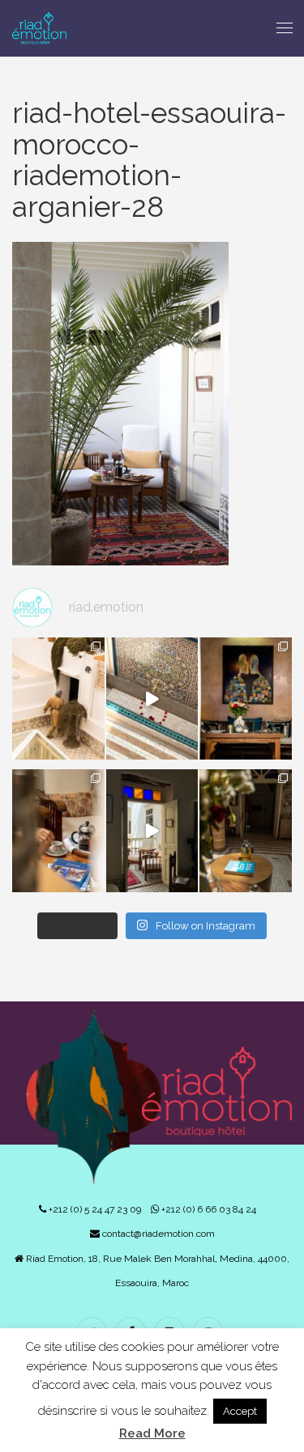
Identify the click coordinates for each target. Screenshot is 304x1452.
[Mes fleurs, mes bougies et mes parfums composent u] (245, 830)
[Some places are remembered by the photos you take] (152, 698)
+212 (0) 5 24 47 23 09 (93, 1209)
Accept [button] (240, 1411)
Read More (152, 1433)
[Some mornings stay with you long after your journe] (58, 698)
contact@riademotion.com (157, 1233)
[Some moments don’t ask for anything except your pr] (245, 698)
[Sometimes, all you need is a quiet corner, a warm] (58, 830)
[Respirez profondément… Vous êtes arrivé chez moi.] (152, 830)
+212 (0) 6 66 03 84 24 (207, 1209)
